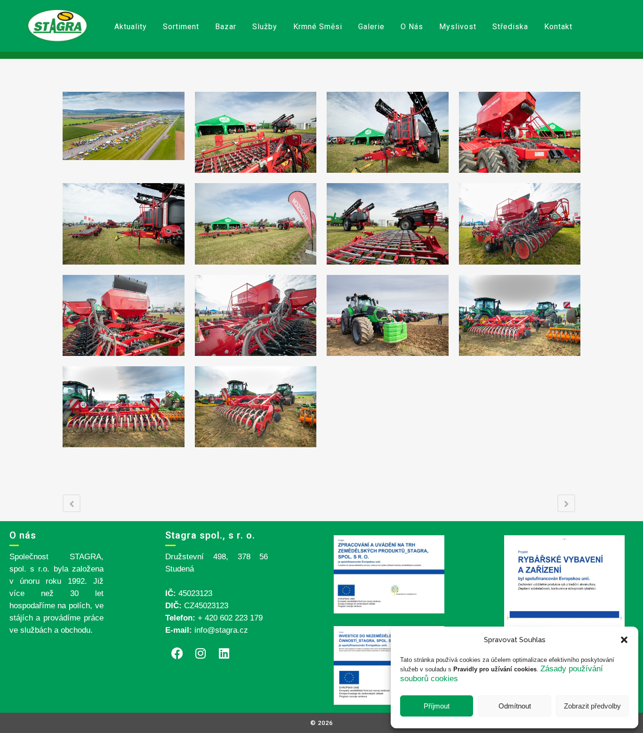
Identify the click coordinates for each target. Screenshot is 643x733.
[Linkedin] (224, 653)
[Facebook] (177, 653)
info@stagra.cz (221, 630)
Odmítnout (514, 706)
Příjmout (437, 706)
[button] (624, 639)
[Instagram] (200, 653)
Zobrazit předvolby (592, 706)
